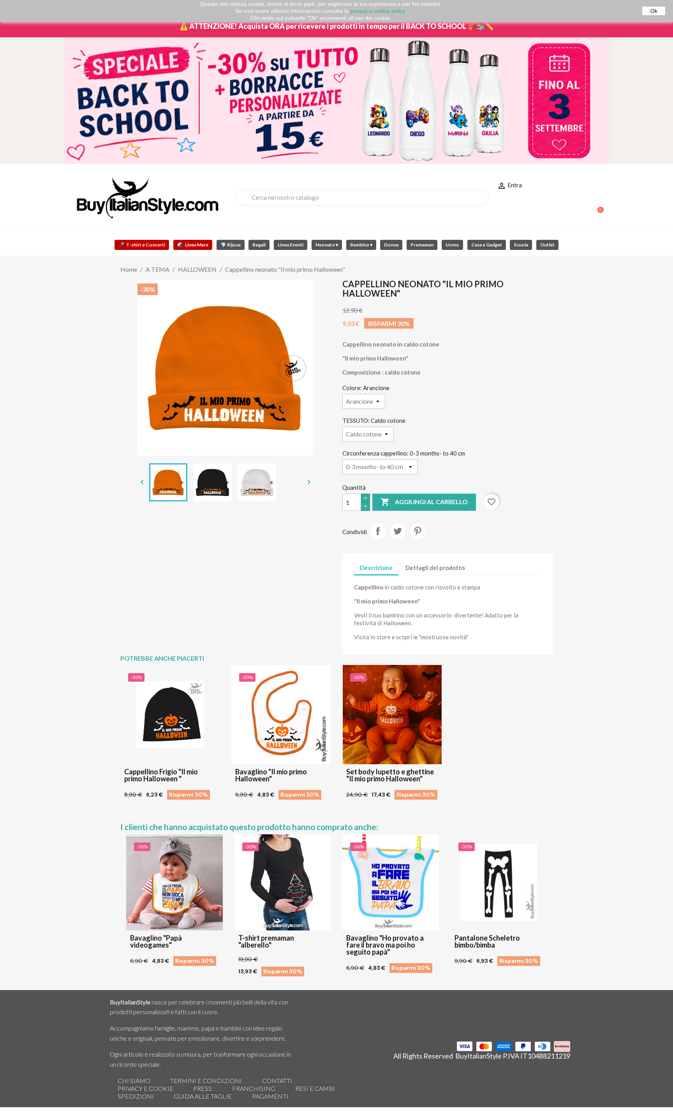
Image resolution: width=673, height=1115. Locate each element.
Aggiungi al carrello (424, 501)
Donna (391, 245)
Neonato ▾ (326, 245)
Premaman (421, 245)
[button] (597, 206)
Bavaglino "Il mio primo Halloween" (271, 775)
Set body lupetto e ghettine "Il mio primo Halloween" (390, 775)
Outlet (547, 245)
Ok (653, 11)
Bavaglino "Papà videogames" (156, 941)
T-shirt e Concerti (141, 245)
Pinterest (417, 531)
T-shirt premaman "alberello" (266, 941)
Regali (259, 245)
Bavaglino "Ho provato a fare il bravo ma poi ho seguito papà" (385, 945)
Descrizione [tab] (376, 567)
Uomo (452, 245)
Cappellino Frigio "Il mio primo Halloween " (161, 775)
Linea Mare (192, 245)
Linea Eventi (290, 245)
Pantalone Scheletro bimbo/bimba (487, 941)
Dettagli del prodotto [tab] (435, 567)
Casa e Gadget (486, 245)
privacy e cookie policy (377, 11)
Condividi (378, 531)
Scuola (521, 245)
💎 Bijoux (230, 245)
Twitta (397, 531)
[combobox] (362, 197)
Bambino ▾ (361, 245)
